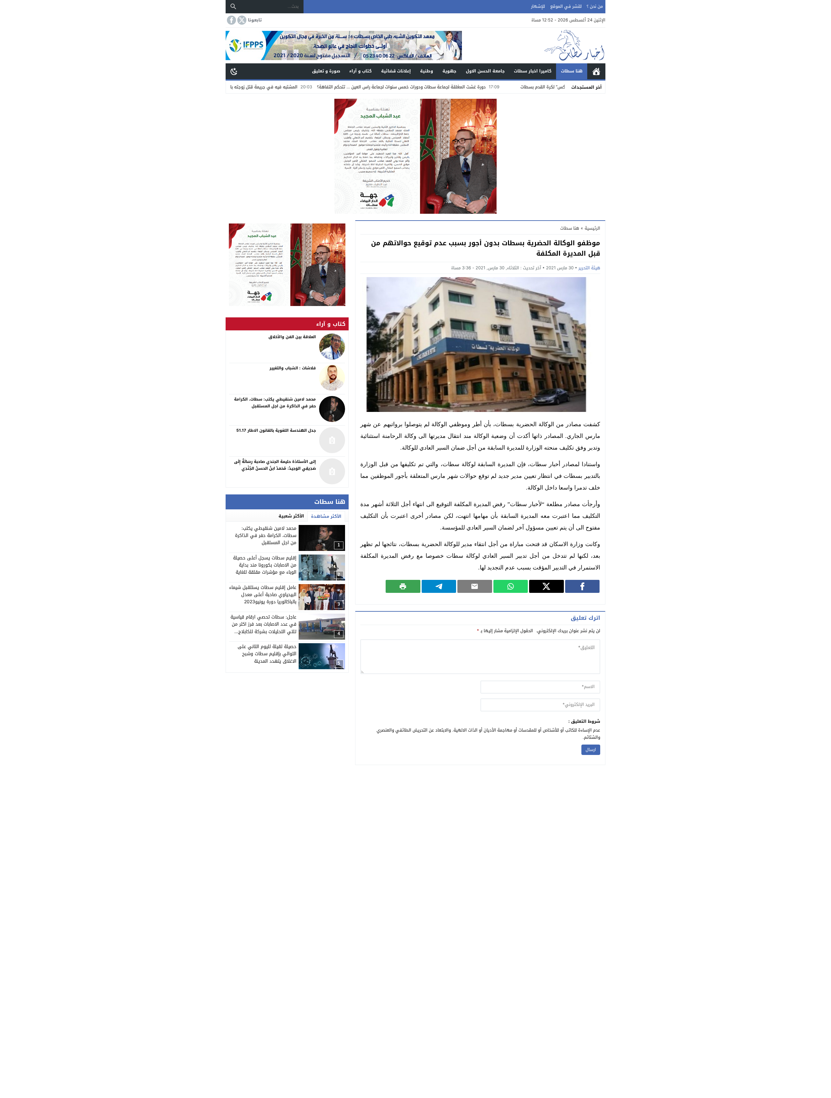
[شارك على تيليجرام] (439, 586)
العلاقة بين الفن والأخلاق (292, 336)
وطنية (426, 71)
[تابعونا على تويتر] (241, 20)
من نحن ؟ (595, 6)
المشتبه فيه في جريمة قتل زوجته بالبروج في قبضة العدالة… (295, 87)
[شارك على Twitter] (546, 586)
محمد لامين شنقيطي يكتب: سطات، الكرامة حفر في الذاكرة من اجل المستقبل (265, 535)
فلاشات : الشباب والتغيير (292, 368)
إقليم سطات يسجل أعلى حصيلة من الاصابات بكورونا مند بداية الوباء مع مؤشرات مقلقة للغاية (264, 565)
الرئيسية (596, 71)
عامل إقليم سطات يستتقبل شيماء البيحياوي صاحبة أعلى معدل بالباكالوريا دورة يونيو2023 (262, 594)
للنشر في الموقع (566, 6)
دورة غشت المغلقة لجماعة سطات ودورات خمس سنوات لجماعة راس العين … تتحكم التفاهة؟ (455, 87)
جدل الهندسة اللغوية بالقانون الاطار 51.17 (276, 430)
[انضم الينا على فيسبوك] (231, 20)
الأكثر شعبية (291, 516)
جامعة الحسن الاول (485, 71)
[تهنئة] (287, 264)
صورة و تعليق (326, 71)
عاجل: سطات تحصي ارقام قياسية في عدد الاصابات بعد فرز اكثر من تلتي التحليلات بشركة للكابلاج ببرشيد (263, 628)
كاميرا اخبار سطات (533, 71)
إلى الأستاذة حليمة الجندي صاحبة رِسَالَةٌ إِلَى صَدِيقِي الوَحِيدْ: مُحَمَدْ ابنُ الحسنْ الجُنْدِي (275, 465)
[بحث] (233, 6)
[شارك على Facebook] (582, 586)
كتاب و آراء (360, 71)
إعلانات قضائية (396, 71)
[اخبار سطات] (533, 45)
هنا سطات (572, 71)
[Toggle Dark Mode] (234, 71)
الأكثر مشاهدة (326, 516)
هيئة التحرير (589, 268)
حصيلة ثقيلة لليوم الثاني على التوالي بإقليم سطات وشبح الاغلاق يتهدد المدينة (267, 654)
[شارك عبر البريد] (474, 586)
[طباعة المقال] (403, 586)
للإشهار (538, 6)
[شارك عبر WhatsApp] (511, 586)
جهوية (449, 71)
